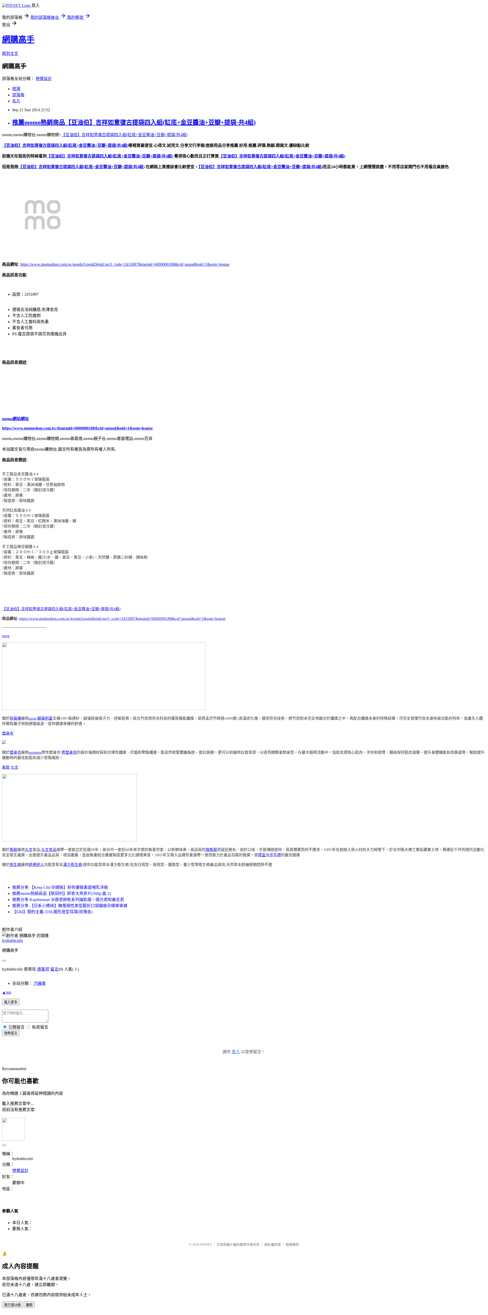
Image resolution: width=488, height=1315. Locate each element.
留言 (54, 969)
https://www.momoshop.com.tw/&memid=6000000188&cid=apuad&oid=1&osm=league (77, 428)
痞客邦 (43, 969)
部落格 (18, 95)
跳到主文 (10, 53)
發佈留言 (10, 1033)
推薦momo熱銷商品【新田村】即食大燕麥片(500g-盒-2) (61, 893)
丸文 (14, 767)
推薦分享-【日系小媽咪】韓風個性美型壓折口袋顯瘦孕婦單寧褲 (69, 906)
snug (6, 636)
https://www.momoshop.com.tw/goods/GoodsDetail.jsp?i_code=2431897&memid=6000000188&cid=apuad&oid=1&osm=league (125, 264)
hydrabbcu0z (12, 940)
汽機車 (40, 983)
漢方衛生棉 (72, 865)
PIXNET (206, 1244)
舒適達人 (36, 865)
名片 (16, 101)
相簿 (16, 89)
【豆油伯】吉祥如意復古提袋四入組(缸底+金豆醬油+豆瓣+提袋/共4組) (124, 135)
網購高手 (18, 39)
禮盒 (262, 855)
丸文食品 (48, 850)
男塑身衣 (69, 752)
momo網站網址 (15, 419)
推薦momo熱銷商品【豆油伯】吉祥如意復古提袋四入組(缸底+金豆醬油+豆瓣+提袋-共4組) (134, 122)
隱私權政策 (272, 1244)
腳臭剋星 (45, 718)
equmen (35, 752)
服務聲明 (292, 1244)
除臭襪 (15, 718)
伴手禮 (275, 855)
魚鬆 (6, 767)
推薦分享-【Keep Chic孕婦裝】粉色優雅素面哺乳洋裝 (60, 887)
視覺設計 (44, 78)
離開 (29, 1305)
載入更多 (10, 1002)
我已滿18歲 (12, 1305)
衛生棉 (15, 865)
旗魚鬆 (211, 850)
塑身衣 (7, 733)
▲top (6, 992)
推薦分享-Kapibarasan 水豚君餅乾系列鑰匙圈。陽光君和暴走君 (68, 899)
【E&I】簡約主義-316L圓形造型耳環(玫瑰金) (52, 912)
